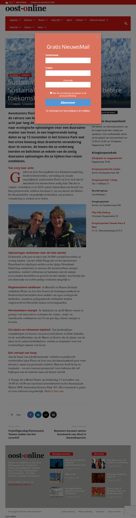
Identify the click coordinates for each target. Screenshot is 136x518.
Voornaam (51, 55)
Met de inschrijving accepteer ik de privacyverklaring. (69, 94)
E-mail (49, 68)
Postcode (68, 80)
